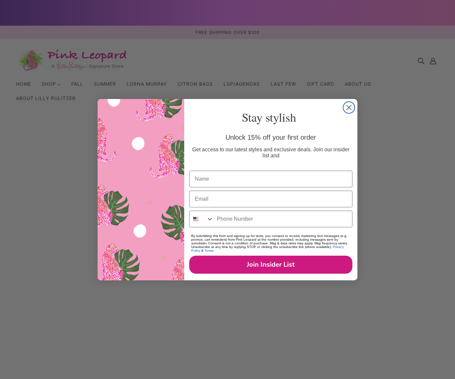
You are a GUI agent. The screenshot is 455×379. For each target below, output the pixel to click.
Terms (209, 250)
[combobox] (202, 219)
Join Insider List (271, 264)
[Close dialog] (349, 107)
